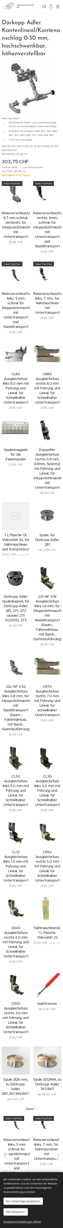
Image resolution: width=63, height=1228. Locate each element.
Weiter (30, 1109)
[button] (43, 6)
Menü (57, 6)
